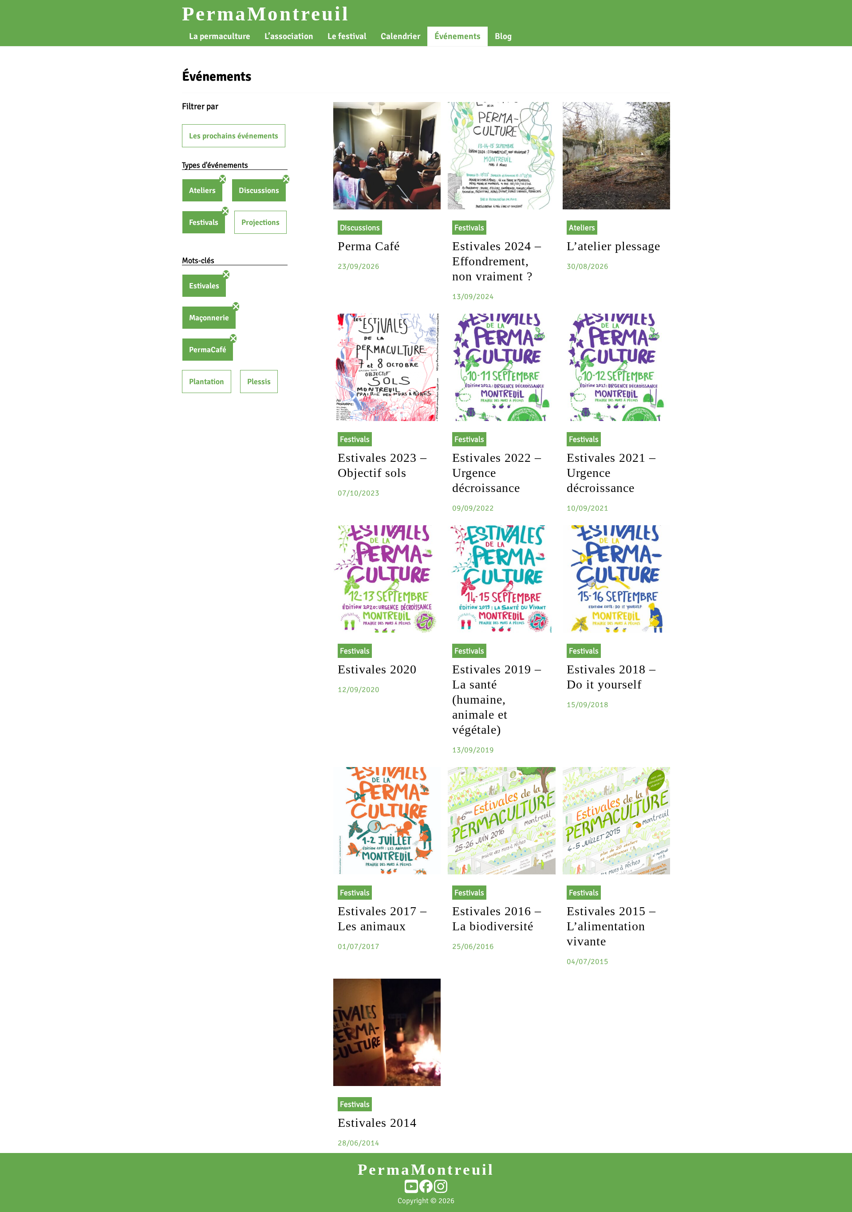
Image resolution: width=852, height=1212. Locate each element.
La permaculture (219, 36)
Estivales (204, 286)
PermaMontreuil (266, 14)
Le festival (347, 36)
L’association (288, 36)
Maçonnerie (209, 318)
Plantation (206, 381)
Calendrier (400, 36)
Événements (457, 36)
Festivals (203, 222)
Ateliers (202, 190)
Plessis (259, 381)
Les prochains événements (233, 136)
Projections (260, 222)
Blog (503, 36)
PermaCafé (207, 349)
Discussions (259, 190)
